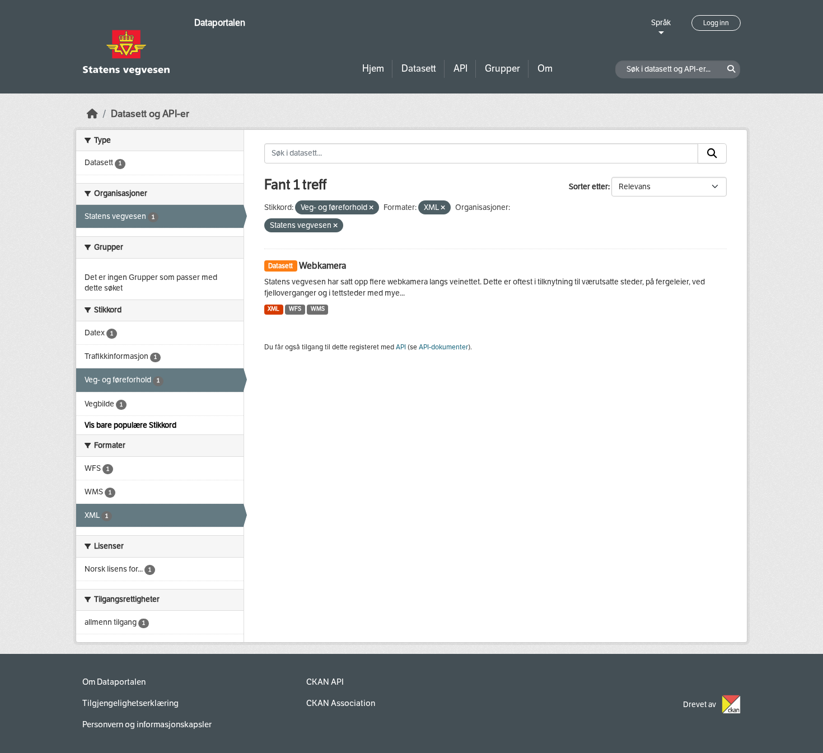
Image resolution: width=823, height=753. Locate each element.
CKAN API (325, 682)
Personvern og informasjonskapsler (147, 724)
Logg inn (716, 23)
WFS (295, 308)
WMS (318, 308)
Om (545, 68)
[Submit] (712, 153)
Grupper (502, 68)
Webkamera (322, 265)
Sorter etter (588, 186)
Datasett (418, 68)
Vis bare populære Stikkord (130, 425)
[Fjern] (371, 208)
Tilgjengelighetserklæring (130, 703)
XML (273, 308)
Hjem (373, 68)
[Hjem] (92, 114)
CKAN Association (340, 703)
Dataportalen (219, 22)
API (460, 68)
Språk (661, 22)
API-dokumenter (443, 347)
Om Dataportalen (114, 682)
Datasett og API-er (150, 114)
